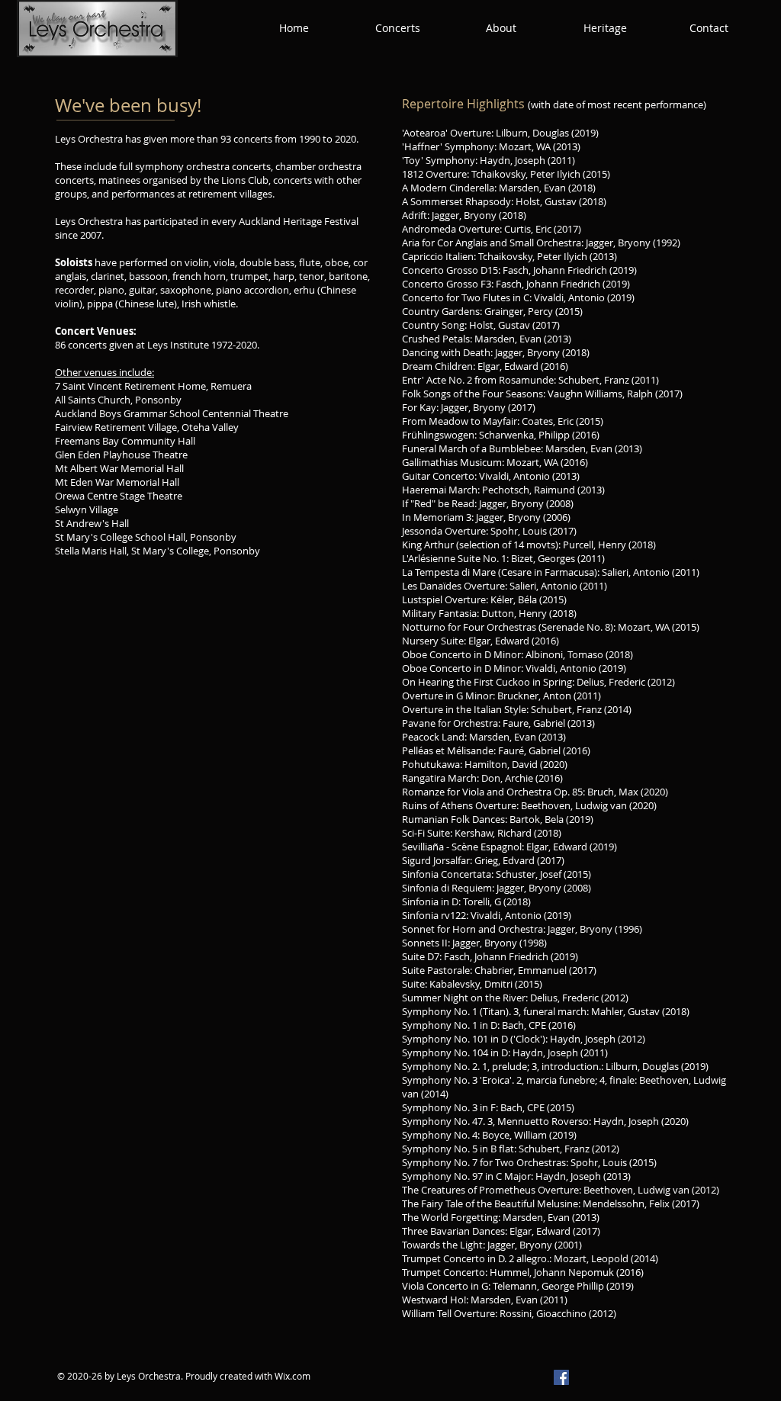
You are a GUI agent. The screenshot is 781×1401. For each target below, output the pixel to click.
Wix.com (292, 1376)
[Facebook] (561, 1377)
